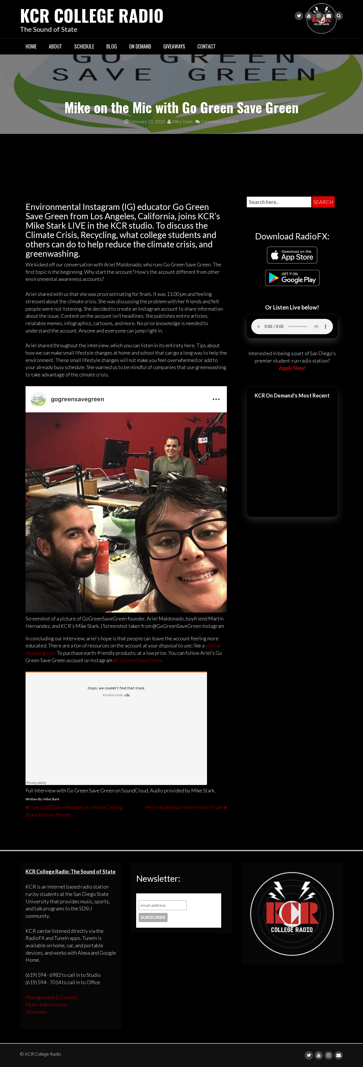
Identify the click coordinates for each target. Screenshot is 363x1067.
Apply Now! (292, 368)
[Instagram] (319, 16)
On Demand (140, 46)
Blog (111, 46)
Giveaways (174, 46)
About (55, 46)
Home (31, 46)
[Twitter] (299, 16)
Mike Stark (182, 121)
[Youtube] (309, 16)
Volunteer (37, 1012)
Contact (206, 46)
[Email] (328, 16)
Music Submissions (46, 1004)
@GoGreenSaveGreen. (138, 660)
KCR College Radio (92, 15)
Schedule (84, 46)
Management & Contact (52, 997)
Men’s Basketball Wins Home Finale (184, 807)
